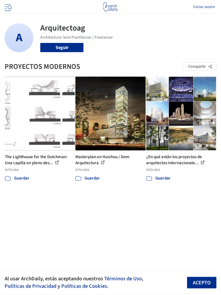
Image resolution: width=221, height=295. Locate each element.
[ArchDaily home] (110, 7)
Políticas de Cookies (84, 286)
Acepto (202, 282)
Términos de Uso (123, 278)
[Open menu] (7, 7)
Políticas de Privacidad (30, 286)
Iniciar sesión (204, 7)
